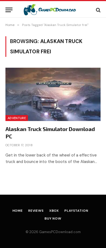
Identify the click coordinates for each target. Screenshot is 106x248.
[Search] (98, 10)
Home (18, 210)
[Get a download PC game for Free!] (53, 10)
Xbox (54, 210)
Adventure (17, 118)
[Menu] (9, 10)
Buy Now (53, 218)
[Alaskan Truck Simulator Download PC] (53, 94)
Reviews (36, 210)
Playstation (76, 210)
